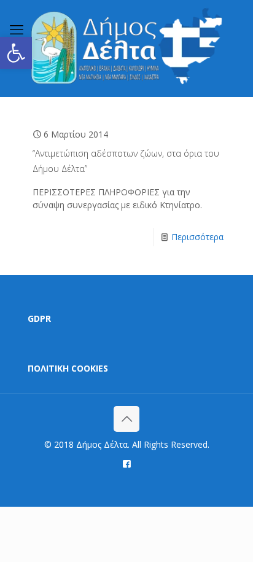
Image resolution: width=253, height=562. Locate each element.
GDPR (39, 318)
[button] (16, 53)
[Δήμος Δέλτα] (126, 48)
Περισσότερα (197, 237)
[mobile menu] (16, 28)
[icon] (126, 463)
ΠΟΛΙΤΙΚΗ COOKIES (68, 368)
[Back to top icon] (126, 419)
